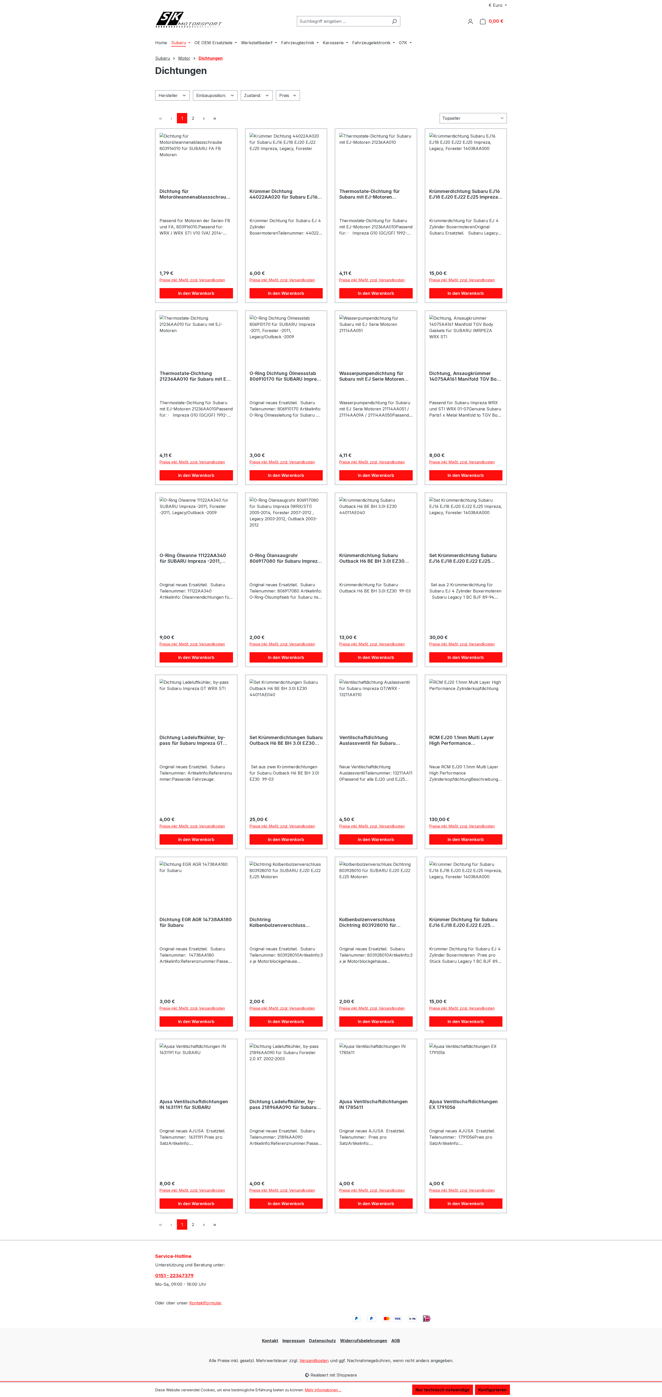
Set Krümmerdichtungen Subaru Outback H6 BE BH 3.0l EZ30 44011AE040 (286, 740)
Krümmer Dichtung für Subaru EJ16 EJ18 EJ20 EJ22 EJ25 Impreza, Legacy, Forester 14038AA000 (463, 922)
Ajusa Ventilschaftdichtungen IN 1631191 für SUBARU (194, 1104)
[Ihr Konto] (470, 21)
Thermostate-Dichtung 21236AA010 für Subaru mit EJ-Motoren (195, 376)
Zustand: (253, 95)
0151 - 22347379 (174, 1275)
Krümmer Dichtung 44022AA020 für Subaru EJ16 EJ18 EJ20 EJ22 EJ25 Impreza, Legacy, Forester (285, 194)
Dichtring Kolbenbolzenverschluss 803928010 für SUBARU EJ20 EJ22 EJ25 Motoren (283, 922)
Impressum (293, 1340)
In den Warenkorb (196, 293)
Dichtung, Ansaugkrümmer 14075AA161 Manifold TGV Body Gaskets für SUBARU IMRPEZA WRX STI (465, 376)
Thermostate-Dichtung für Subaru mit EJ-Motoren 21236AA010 (369, 194)
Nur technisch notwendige (443, 1389)
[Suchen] (394, 21)
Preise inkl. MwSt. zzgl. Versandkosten (192, 280)
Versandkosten (314, 1360)
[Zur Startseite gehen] (194, 20)
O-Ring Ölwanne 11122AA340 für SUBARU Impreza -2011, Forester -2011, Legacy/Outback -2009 (196, 558)
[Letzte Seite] (214, 118)
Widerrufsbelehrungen (363, 1340)
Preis (284, 95)
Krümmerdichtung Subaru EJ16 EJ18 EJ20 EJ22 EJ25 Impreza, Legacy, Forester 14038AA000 (464, 194)
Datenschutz (322, 1340)
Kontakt (270, 1340)
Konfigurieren (492, 1389)
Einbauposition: (211, 95)
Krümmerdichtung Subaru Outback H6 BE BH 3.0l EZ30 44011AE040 (371, 558)
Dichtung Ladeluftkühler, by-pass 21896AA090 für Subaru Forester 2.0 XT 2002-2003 (283, 1104)
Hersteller (169, 95)
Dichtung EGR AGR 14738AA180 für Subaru (196, 922)
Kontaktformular (205, 1302)
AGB (395, 1340)
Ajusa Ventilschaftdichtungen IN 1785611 (373, 1104)
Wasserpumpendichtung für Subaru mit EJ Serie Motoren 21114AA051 (371, 376)
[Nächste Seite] (204, 118)
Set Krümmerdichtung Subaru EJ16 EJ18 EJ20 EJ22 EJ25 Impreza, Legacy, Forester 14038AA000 (463, 558)
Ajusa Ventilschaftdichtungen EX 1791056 (463, 1104)
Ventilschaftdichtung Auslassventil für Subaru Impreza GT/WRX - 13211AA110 (373, 740)
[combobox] (342, 21)
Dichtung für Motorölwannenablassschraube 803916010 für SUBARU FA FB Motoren (196, 194)
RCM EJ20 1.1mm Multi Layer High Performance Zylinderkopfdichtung (461, 740)
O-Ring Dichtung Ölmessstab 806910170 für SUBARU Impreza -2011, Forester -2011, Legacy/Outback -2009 (286, 376)
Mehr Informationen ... (323, 1390)
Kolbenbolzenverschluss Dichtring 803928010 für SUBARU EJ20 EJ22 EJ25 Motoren (367, 922)
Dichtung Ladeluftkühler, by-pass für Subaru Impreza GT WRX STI (192, 740)
